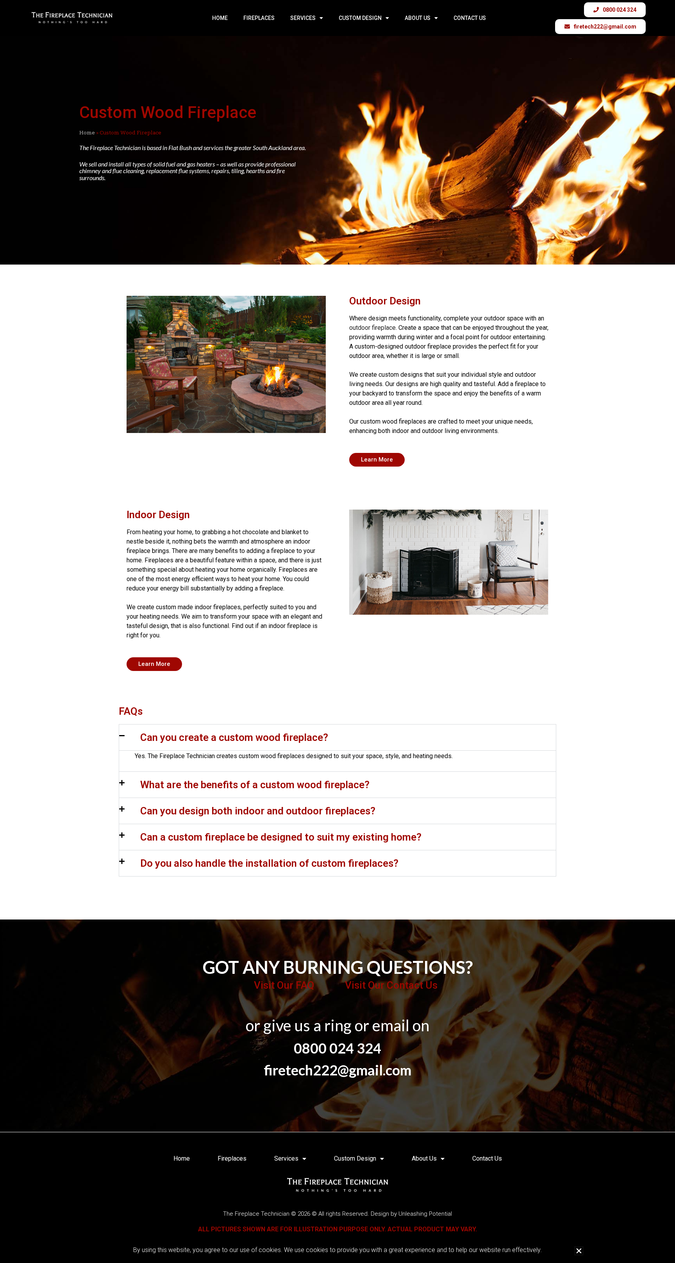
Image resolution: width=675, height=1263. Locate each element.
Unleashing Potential (425, 1213)
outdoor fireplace (372, 327)
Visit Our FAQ (284, 985)
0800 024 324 (337, 1048)
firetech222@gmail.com (337, 1070)
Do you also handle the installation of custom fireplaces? (269, 863)
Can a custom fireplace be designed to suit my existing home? (280, 837)
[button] (337, 737)
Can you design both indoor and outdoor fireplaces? (257, 811)
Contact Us (470, 18)
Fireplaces (259, 18)
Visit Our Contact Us (391, 985)
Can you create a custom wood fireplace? (234, 737)
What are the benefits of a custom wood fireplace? (255, 785)
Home (220, 18)
